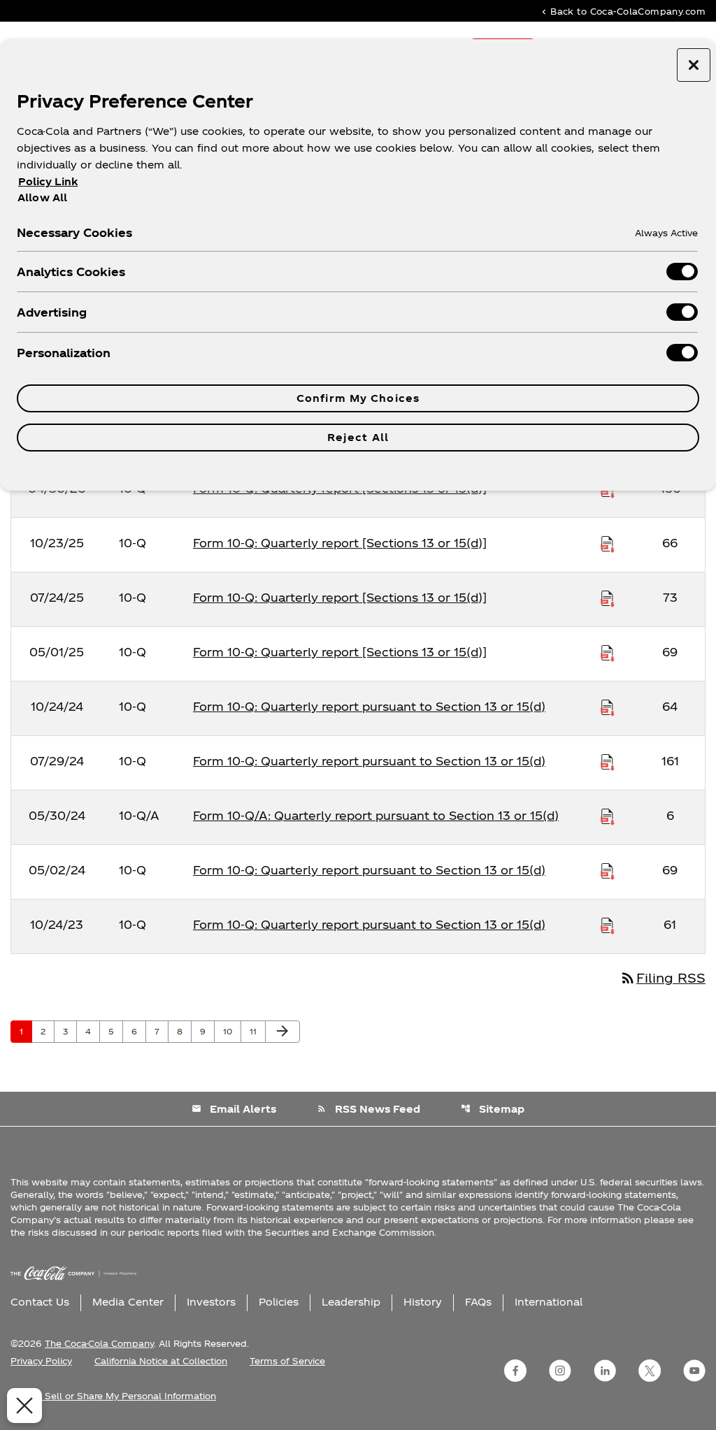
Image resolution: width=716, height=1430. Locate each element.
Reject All (358, 437)
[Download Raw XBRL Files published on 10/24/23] (607, 924)
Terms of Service (287, 1361)
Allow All (42, 197)
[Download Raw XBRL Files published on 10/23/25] (607, 543)
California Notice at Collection (160, 1361)
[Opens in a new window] (515, 1370)
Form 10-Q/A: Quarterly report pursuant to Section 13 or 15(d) (376, 815)
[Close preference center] (693, 65)
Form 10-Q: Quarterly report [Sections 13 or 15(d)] (340, 542)
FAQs (478, 1302)
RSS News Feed (368, 1109)
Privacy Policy (41, 1361)
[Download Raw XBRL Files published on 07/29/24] (607, 761)
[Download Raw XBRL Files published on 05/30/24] (607, 815)
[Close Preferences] (24, 1405)
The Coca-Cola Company (99, 1343)
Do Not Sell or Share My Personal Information (113, 1396)
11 (257, 1031)
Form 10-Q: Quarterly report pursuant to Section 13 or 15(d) (369, 706)
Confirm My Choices (358, 398)
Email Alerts (234, 1109)
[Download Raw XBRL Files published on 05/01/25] (607, 652)
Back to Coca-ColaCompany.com (622, 10)
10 (231, 1031)
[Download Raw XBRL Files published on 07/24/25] (607, 597)
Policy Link (48, 181)
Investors (211, 1302)
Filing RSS (663, 977)
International (548, 1302)
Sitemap (492, 1109)
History (422, 1302)
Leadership (351, 1302)
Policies (279, 1302)
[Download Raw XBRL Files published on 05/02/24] (607, 870)
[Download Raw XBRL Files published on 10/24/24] (607, 706)
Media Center (128, 1302)
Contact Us (39, 1302)
